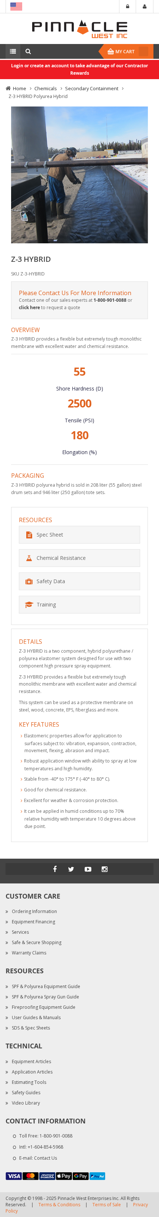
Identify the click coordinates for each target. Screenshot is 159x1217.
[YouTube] (88, 869)
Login (127, 6)
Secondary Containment (91, 88)
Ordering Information (34, 911)
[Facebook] (55, 869)
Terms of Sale (106, 1204)
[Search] (28, 51)
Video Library (26, 1103)
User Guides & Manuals (36, 1017)
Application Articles (32, 1072)
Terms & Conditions (59, 1204)
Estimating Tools (29, 1082)
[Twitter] (71, 869)
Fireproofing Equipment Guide (43, 1007)
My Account (144, 6)
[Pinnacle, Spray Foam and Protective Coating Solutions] (79, 28)
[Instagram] (105, 869)
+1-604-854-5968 (45, 1147)
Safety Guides (26, 1092)
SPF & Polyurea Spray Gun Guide (45, 997)
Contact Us (45, 1158)
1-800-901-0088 (56, 1136)
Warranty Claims (29, 953)
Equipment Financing (33, 922)
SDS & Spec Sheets (31, 1028)
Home (19, 88)
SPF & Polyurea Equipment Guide (46, 986)
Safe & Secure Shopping (36, 942)
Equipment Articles (31, 1061)
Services (20, 932)
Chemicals (45, 88)
